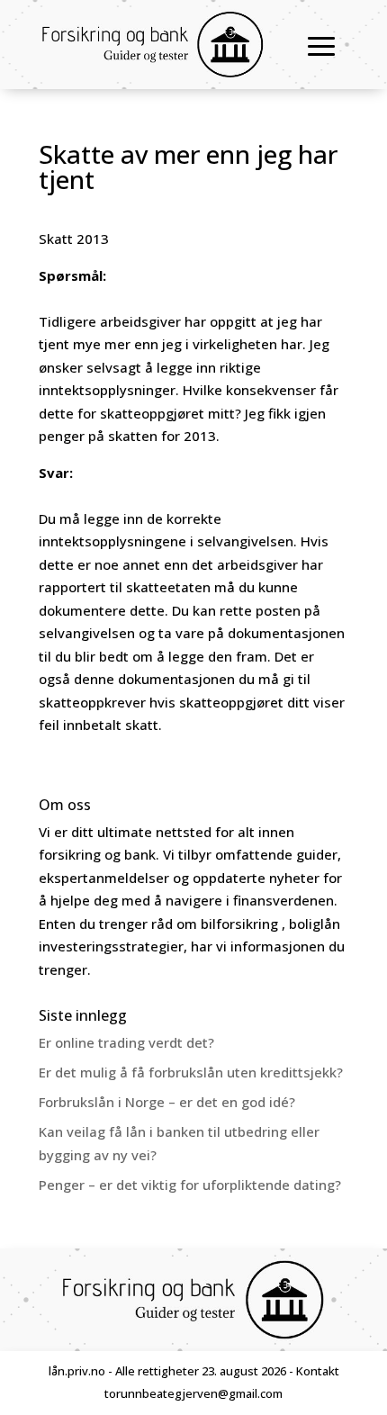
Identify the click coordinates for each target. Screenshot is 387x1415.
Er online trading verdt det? (126, 1042)
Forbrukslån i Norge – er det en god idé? (167, 1102)
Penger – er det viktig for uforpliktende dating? (190, 1185)
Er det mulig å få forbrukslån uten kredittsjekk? (191, 1072)
